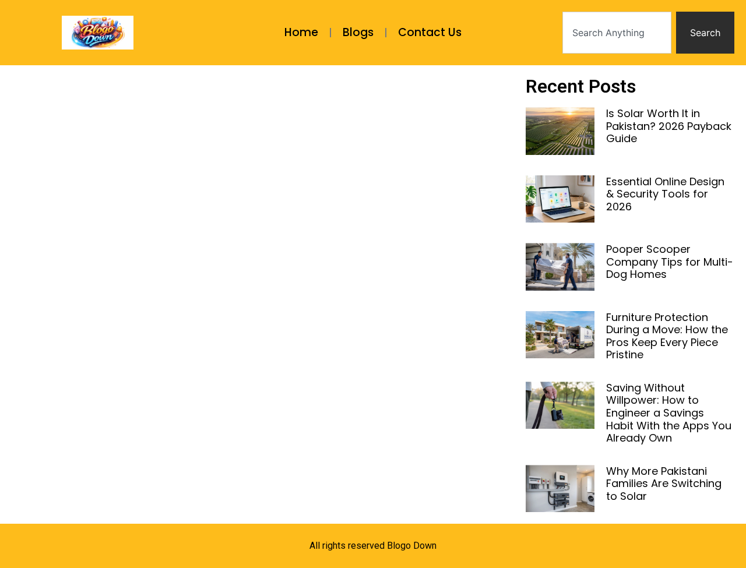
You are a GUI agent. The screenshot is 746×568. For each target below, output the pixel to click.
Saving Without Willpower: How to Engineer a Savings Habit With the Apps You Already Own (668, 412)
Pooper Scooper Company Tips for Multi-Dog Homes (669, 261)
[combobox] (616, 33)
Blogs (358, 32)
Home (301, 32)
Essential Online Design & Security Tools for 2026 (665, 194)
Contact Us (430, 32)
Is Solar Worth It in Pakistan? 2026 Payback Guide (668, 126)
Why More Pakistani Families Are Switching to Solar (664, 483)
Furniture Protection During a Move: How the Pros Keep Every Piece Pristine (667, 336)
